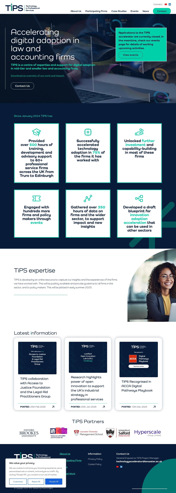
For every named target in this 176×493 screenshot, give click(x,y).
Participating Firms (96, 11)
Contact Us (22, 86)
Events (134, 11)
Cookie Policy (94, 464)
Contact (162, 11)
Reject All (36, 481)
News (146, 11)
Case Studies (119, 11)
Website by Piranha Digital (43, 488)
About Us (76, 11)
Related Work (67, 473)
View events (130, 55)
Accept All (53, 481)
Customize (18, 481)
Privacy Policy (95, 459)
